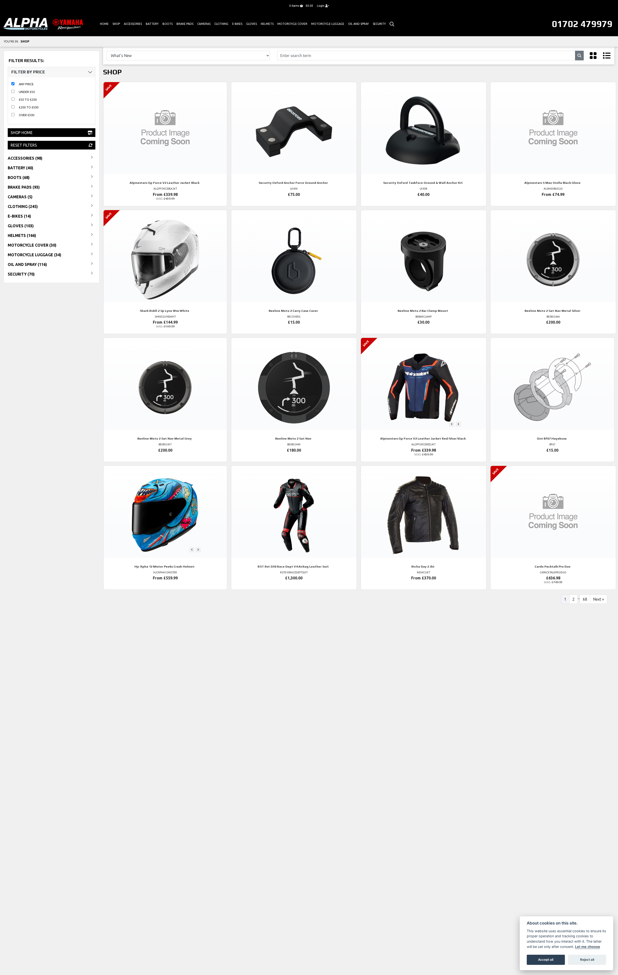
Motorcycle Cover (292, 23)
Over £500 (26, 115)
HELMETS (267, 23)
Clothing (221, 23)
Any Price (26, 84)
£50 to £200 (28, 99)
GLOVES (251, 23)
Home (104, 23)
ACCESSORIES (133, 23)
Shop (116, 23)
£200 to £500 (28, 107)
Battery (152, 23)
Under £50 (27, 91)
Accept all (545, 959)
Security (379, 23)
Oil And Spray (358, 23)
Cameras (204, 23)
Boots (167, 23)
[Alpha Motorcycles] (44, 24)
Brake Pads (184, 23)
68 (585, 599)
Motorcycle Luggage (327, 23)
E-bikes (237, 23)
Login (321, 5)
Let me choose (587, 947)
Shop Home (22, 132)
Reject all (587, 959)
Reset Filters (24, 145)
